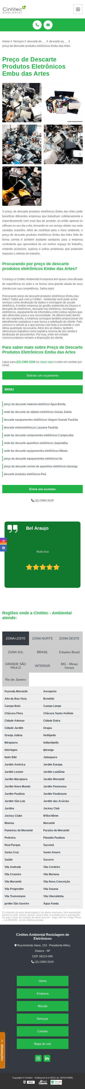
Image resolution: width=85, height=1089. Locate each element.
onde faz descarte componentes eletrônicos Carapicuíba (38, 435)
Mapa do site (42, 1044)
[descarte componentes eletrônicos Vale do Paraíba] (21, 186)
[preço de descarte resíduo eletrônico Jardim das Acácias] (21, 144)
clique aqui (46, 362)
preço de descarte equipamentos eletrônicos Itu (33, 458)
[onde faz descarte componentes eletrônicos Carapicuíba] (21, 103)
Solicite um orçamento (42, 375)
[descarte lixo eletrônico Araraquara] (63, 103)
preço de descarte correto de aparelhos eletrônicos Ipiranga (41, 466)
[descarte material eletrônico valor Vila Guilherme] (63, 144)
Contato (42, 1031)
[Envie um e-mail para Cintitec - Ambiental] (48, 24)
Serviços (42, 1018)
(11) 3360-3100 (26, 362)
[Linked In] (47, 1058)
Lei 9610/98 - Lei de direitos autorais (23, 920)
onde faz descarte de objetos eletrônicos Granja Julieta (38, 412)
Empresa (43, 993)
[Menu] (78, 9)
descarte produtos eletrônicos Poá (25, 474)
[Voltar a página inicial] (14, 9)
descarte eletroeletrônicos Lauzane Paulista (31, 427)
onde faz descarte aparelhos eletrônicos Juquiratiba (36, 443)
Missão (42, 1006)
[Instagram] (38, 1058)
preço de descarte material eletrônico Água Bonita (35, 404)
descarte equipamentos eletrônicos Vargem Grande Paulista (41, 419)
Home (42, 981)
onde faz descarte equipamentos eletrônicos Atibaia (36, 450)
